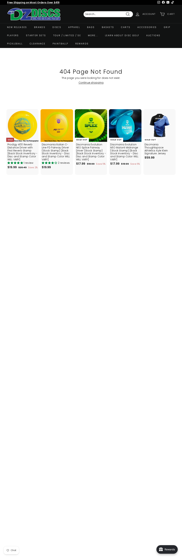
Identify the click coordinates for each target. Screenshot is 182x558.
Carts (125, 27)
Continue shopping (91, 82)
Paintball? (60, 43)
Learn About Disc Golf (122, 35)
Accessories (147, 27)
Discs (56, 27)
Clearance (38, 43)
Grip (167, 27)
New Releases (17, 27)
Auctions (153, 35)
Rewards (82, 43)
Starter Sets (36, 35)
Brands (39, 27)
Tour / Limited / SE (67, 35)
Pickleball (15, 43)
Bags (91, 27)
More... (93, 35)
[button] (15, 163)
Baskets (108, 27)
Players (13, 35)
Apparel (74, 27)
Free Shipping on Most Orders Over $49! (33, 2)
